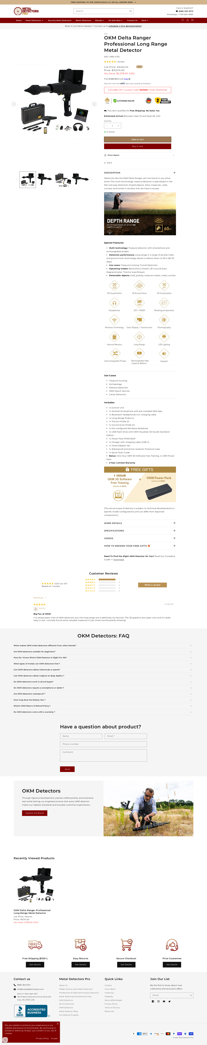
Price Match (110, 989)
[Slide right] (94, 104)
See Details (35, 964)
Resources (109, 1011)
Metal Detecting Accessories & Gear (75, 996)
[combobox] (103, 11)
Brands (98, 20)
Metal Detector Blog (68, 1011)
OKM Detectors (66, 1008)
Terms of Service (112, 1008)
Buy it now (137, 146)
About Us (63, 985)
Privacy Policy (111, 1004)
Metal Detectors (33, 20)
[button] (182, 20)
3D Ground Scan (66, 1004)
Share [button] (109, 163)
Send (67, 769)
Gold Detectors (66, 1000)
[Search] (130, 11)
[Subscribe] (190, 995)
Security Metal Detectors (59, 20)
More (144, 20)
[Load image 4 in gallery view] (80, 180)
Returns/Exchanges (113, 1000)
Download (119, 559)
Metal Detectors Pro (186, 1037)
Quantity (107, 121)
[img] (39, 604)
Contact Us (132, 20)
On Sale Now (115, 20)
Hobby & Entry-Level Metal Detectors (76, 989)
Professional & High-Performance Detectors (79, 993)
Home (19, 20)
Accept (54, 1038)
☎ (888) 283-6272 (184, 11)
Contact (108, 985)
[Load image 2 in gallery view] (45, 180)
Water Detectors (83, 20)
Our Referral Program (69, 1015)
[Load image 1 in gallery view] (28, 180)
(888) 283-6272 (23, 985)
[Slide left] (14, 104)
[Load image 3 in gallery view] (63, 180)
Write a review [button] (152, 585)
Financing (109, 993)
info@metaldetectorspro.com (30, 989)
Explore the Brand (35, 813)
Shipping (109, 996)
